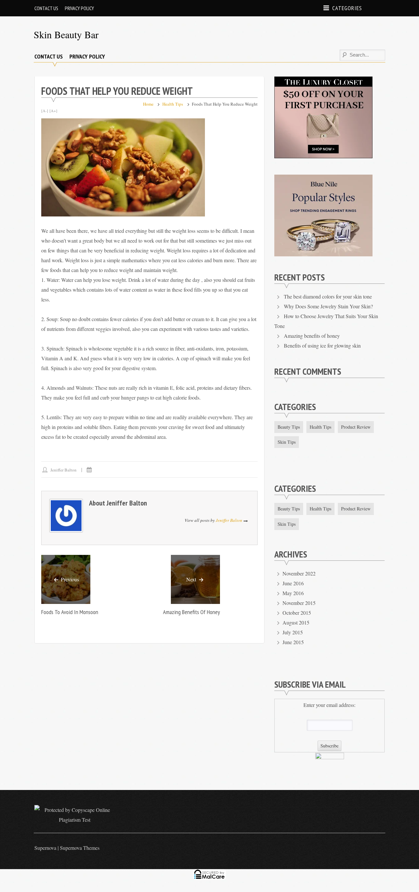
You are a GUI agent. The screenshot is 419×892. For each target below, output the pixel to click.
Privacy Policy (79, 8)
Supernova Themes (80, 847)
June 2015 (293, 642)
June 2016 (293, 583)
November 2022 (299, 573)
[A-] (44, 110)
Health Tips (172, 104)
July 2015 (292, 632)
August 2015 (295, 622)
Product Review (356, 427)
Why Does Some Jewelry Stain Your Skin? (328, 306)
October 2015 (296, 612)
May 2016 (293, 593)
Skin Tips (287, 442)
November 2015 (299, 602)
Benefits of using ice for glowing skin (322, 345)
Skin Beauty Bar (66, 34)
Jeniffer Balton (63, 470)
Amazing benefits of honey (191, 612)
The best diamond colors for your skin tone (328, 296)
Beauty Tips (289, 427)
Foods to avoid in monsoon (69, 612)
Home (148, 104)
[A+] (53, 110)
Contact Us (46, 8)
